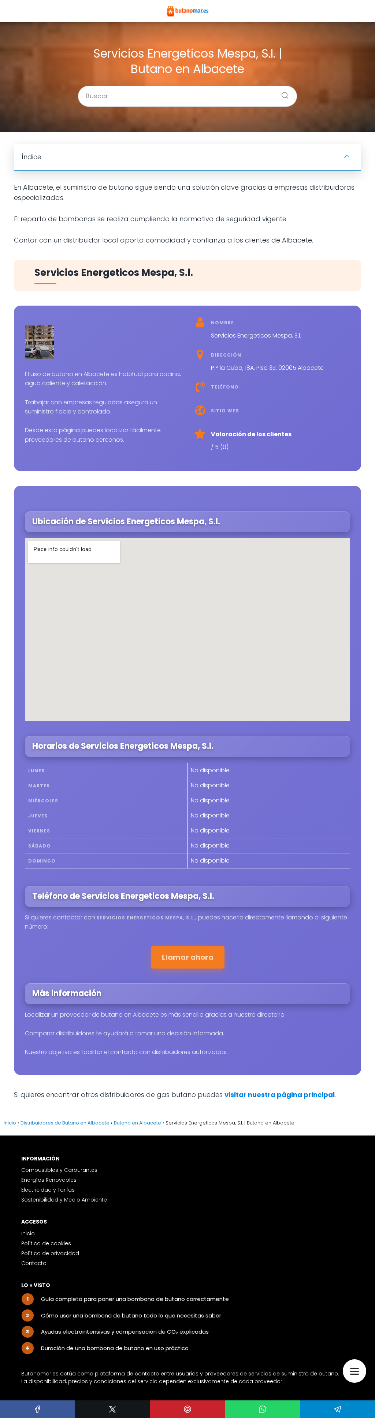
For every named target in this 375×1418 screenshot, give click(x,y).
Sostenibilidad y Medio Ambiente (64, 1199)
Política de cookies (46, 1243)
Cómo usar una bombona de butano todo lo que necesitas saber (131, 1315)
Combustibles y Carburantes (59, 1170)
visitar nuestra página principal (279, 1094)
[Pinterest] (187, 1409)
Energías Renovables (49, 1180)
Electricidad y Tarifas (48, 1189)
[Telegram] (337, 1409)
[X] (112, 1409)
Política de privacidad (50, 1253)
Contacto (34, 1263)
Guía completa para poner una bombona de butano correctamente (135, 1299)
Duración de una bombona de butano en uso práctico (115, 1348)
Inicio (28, 1233)
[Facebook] (37, 1409)
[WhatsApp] (262, 1409)
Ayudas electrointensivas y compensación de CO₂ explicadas (125, 1331)
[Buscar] (282, 93)
